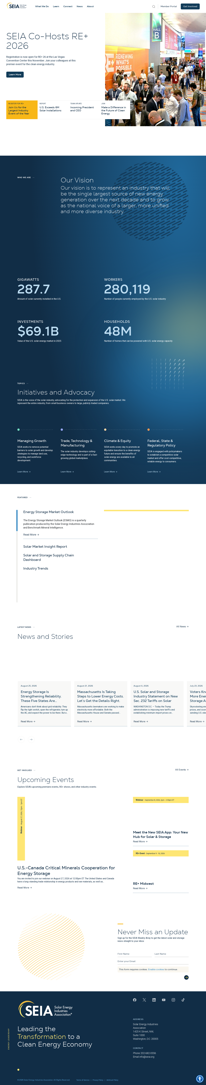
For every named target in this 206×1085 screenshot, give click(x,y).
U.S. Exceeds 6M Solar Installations (50, 107)
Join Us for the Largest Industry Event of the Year (18, 108)
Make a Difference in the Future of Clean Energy (113, 109)
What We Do (42, 6)
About (90, 6)
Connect (67, 6)
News (80, 6)
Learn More (15, 74)
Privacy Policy (98, 1080)
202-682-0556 (148, 1053)
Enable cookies (156, 969)
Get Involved (190, 6)
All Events (182, 769)
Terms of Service (82, 1080)
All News (182, 626)
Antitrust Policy (112, 1080)
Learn (56, 6)
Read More (31, 534)
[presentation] (21, 739)
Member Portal (169, 6)
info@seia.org (146, 1056)
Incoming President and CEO (82, 107)
